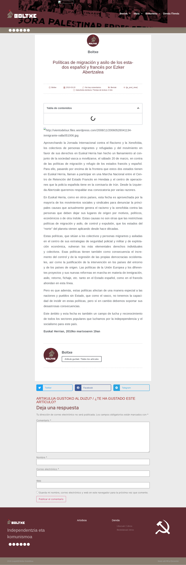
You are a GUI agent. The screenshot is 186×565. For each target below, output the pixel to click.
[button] (138, 108)
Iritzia (137, 13)
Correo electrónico (47, 469)
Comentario (43, 420)
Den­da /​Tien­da (171, 13)
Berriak (124, 13)
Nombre (41, 457)
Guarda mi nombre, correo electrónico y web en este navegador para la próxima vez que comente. (93, 492)
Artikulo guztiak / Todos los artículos (82, 359)
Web (38, 481)
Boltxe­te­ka (151, 13)
